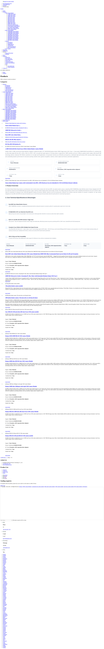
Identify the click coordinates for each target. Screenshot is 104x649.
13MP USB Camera (11, 15)
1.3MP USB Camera (12, 14)
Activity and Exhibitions (10, 62)
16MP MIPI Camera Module (13, 33)
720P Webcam (10, 45)
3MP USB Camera (11, 19)
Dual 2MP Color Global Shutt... (13, 134)
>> (7, 457)
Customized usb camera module (38, 486)
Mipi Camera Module (9, 30)
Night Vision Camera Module (13, 28)
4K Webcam (10, 42)
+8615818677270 (6, 4)
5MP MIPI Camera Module (13, 38)
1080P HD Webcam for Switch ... (13, 130)
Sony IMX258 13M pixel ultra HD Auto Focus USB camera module (22, 311)
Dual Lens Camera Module (13, 24)
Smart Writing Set (6, 120)
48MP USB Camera (11, 22)
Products (4, 11)
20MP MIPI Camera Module (13, 35)
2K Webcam (10, 43)
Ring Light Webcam (11, 47)
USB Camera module (59, 486)
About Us (5, 56)
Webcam (7, 41)
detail (9, 178)
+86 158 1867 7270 (6, 463)
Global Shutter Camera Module (14, 26)
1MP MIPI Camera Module (13, 34)
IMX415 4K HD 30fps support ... (13, 139)
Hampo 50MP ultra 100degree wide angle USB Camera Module (21, 386)
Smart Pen (5, 49)
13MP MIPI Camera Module (13, 32)
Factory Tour (7, 60)
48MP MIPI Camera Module (13, 37)
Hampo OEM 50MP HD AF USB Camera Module (17, 336)
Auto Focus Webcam (12, 46)
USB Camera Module (9, 13)
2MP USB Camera (11, 18)
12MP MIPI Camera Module (13, 31)
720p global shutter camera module (14, 286)
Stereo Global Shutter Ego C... (12, 125)
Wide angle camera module (49, 486)
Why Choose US (8, 58)
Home (4, 10)
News (4, 55)
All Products (84, 486)
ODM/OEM (5, 50)
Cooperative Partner (9, 61)
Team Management (9, 59)
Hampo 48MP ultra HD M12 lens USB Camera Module (19, 361)
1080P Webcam (11, 44)
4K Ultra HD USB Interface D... (13, 144)
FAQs (6, 63)
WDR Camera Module (12, 29)
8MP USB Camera (11, 21)
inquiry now (2, 485)
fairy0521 (5, 5)
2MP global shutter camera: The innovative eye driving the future (21, 297)
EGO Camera (8, 48)
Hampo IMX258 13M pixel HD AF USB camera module (19, 435)
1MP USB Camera (11, 17)
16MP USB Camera (11, 16)
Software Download (9, 53)
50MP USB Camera (11, 23)
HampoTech (7, 57)
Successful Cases (11, 66)
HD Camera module (78, 486)
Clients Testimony (11, 67)
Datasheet (7, 54)
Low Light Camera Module (13, 27)
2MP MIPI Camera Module (13, 36)
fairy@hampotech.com (7, 3)
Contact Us (5, 68)
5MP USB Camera (11, 20)
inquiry (6, 178)
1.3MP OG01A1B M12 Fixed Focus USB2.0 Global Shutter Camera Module (24, 148)
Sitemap (20, 486)
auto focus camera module (69, 486)
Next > (4, 457)
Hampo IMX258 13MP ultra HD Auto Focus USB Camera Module (21, 411)
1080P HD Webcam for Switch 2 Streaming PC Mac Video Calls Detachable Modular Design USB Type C (31, 276)
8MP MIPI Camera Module (13, 40)
